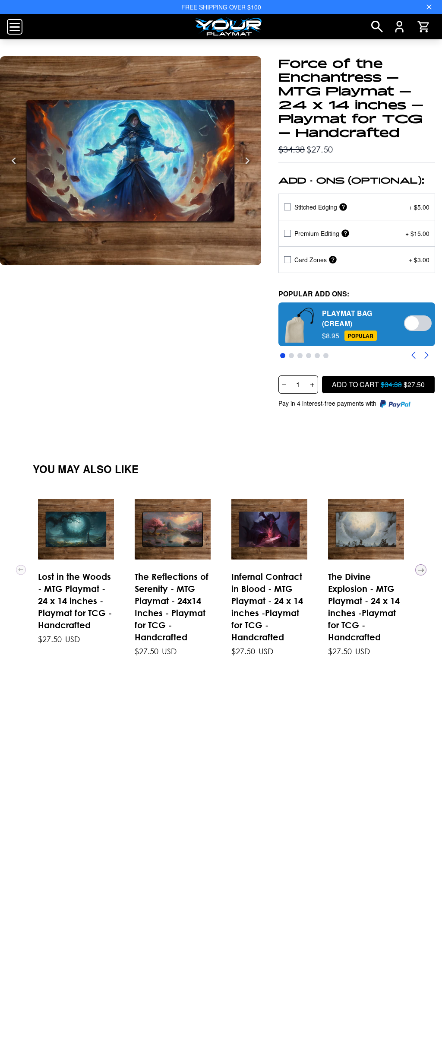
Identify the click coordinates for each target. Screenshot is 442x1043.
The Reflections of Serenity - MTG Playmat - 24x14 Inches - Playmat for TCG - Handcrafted (171, 607)
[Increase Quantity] (312, 384)
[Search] (377, 26)
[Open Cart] (423, 26)
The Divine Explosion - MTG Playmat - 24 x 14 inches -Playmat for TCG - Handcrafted (364, 607)
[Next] (247, 160)
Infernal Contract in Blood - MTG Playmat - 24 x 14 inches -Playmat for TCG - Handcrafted (267, 607)
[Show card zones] (332, 260)
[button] (356, 324)
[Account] (399, 27)
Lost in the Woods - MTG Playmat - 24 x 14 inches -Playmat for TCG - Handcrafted (75, 601)
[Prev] (21, 570)
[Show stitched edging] (343, 207)
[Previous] (14, 160)
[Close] (429, 7)
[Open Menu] (14, 27)
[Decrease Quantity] (284, 384)
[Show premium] (345, 233)
